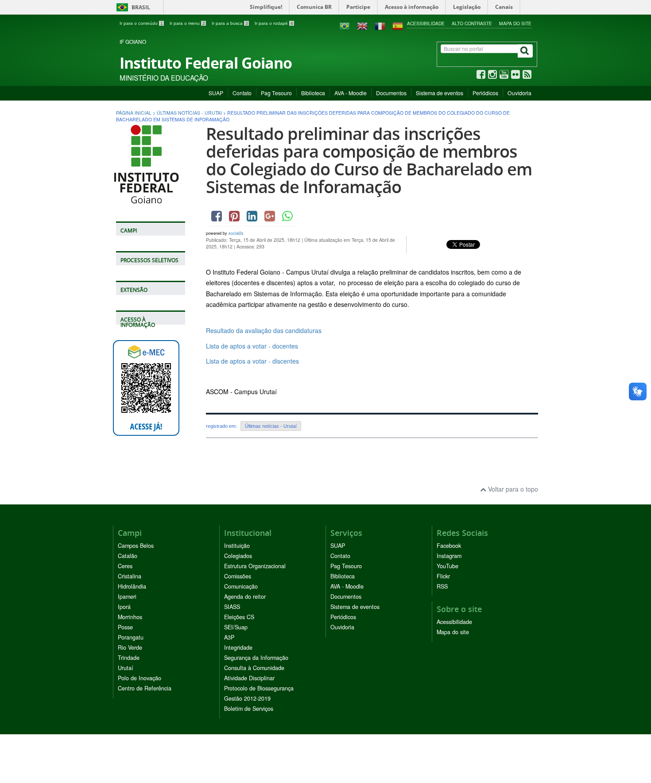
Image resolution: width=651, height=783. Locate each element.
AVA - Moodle (350, 93)
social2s (236, 233)
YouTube (447, 566)
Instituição (237, 546)
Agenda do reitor (245, 597)
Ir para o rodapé (274, 23)
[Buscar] (525, 51)
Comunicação (241, 586)
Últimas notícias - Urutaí (271, 426)
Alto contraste (472, 23)
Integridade (238, 647)
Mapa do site (515, 23)
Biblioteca (313, 93)
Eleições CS (239, 617)
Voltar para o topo (512, 489)
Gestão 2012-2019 (247, 698)
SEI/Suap (236, 627)
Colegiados (238, 556)
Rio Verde (130, 647)
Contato (242, 93)
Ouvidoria (519, 93)
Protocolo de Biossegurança (259, 688)
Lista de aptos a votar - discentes (252, 361)
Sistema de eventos (439, 93)
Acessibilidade (426, 23)
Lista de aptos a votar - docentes (252, 345)
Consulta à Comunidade (254, 668)
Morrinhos (130, 617)
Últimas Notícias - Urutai (189, 112)
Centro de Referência (144, 688)
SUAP (216, 93)
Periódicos (485, 93)
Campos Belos (136, 546)
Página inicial (133, 112)
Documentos (391, 93)
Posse (125, 627)
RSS (442, 586)
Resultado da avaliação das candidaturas (264, 330)
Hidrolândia (132, 586)
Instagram (449, 556)
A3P (229, 637)
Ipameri (127, 597)
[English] (362, 25)
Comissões (237, 576)
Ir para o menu (187, 23)
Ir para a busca (230, 23)
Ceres (125, 566)
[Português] (344, 25)
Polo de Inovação (139, 678)
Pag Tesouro (276, 93)
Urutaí (125, 668)
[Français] (380, 25)
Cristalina (129, 576)
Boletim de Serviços (248, 709)
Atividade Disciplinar (249, 678)
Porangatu (130, 637)
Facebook (449, 546)
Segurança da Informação (256, 658)
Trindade (129, 658)
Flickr (443, 576)
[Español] (397, 25)
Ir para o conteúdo (141, 23)
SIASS (232, 607)
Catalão (127, 556)
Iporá (124, 607)
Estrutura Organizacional (255, 566)
